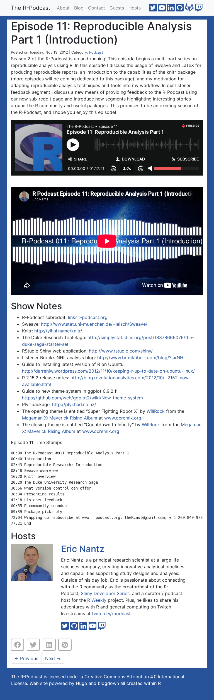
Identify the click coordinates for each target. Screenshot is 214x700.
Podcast (96, 52)
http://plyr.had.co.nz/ (74, 404)
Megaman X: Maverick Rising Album (59, 418)
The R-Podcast (30, 7)
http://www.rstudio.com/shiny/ (121, 351)
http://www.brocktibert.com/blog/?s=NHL (141, 357)
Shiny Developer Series (105, 593)
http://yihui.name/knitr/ (58, 331)
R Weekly (96, 600)
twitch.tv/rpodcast (111, 613)
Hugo (81, 683)
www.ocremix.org (122, 418)
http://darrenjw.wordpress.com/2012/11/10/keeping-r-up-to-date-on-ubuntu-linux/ (108, 371)
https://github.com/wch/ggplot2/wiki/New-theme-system (82, 398)
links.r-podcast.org (88, 317)
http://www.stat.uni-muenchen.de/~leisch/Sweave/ (94, 324)
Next (53, 658)
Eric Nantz (82, 548)
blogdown (108, 683)
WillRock (156, 411)
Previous (26, 658)
